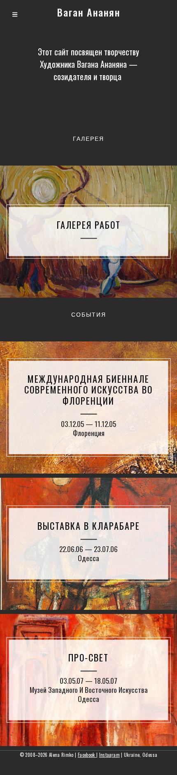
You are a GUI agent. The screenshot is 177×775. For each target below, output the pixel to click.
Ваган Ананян (88, 12)
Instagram (109, 754)
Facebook (87, 754)
